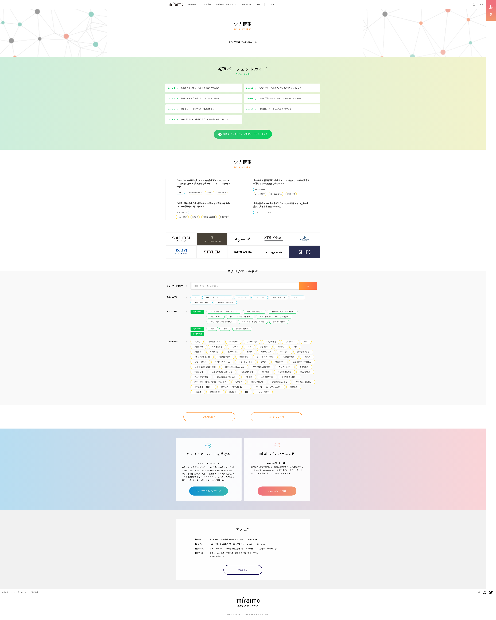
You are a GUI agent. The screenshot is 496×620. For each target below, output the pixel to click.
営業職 (249, 352)
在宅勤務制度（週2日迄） (226, 377)
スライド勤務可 (285, 367)
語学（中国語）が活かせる (222, 372)
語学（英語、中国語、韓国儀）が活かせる (210, 382)
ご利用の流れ (209, 417)
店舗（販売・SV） (202, 302)
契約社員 (307, 357)
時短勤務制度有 (257, 382)
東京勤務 (293, 387)
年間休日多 (214, 352)
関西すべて (197, 329)
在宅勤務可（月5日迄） (203, 387)
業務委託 (198, 352)
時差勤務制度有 (289, 357)
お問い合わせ (7, 592)
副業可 (263, 362)
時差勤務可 (279, 362)
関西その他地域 (242, 329)
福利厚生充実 (221, 192)
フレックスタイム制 (202, 357)
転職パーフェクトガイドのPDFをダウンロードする (245, 134)
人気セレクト (290, 342)
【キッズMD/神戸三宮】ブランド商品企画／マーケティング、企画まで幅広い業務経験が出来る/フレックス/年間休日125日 (203, 183)
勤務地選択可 (215, 392)
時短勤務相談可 (247, 372)
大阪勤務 (198, 392)
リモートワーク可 (245, 362)
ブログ (259, 4)
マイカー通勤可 (260, 194)
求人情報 (207, 4)
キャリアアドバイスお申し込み (208, 491)
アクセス (270, 4)
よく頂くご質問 (276, 417)
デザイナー (242, 297)
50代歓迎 (232, 392)
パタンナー (259, 297)
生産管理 (281, 347)
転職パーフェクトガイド (226, 4)
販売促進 (238, 382)
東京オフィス (233, 352)
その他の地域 (197, 334)
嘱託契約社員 (305, 372)
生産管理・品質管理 (225, 302)
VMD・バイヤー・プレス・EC (217, 297)
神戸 (225, 329)
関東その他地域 (279, 322)
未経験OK (235, 347)
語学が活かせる (303, 352)
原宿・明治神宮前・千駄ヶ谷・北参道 (274, 317)
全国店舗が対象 (267, 377)
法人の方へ (21, 592)
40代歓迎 (195, 217)
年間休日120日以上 (195, 192)
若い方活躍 (233, 342)
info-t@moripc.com (261, 544)
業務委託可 (199, 347)
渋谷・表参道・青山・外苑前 (221, 322)
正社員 (209, 192)
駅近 (269, 212)
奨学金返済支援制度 (303, 382)
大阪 (212, 329)
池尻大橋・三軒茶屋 (254, 312)
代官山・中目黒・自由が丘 (240, 317)
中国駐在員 (304, 367)
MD (180, 192)
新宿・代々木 (216, 317)
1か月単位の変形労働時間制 (205, 367)
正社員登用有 (224, 217)
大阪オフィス (266, 352)
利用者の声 (246, 4)
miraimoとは (193, 4)
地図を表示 (242, 570)
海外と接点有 (217, 347)
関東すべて (197, 312)
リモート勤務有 (200, 362)
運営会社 (34, 592)
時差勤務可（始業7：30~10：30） (234, 387)
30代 (249, 347)
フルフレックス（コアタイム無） (268, 387)
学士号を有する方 (201, 377)
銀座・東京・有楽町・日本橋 (253, 322)
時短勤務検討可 (224, 357)
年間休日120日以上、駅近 (234, 367)
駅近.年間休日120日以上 (302, 362)
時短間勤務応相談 (284, 372)
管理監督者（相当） (289, 377)
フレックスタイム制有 (265, 357)
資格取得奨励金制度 (279, 382)
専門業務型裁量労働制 (261, 367)
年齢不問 (248, 377)
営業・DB (297, 297)
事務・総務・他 (260, 189)
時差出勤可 (199, 372)
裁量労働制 (243, 357)
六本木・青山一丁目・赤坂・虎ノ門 (224, 312)
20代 (295, 347)
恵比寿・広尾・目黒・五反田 (282, 312)
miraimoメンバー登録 (277, 491)
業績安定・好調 (214, 342)
